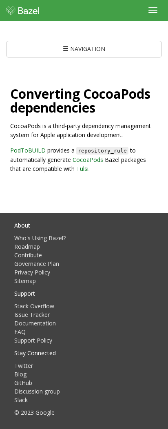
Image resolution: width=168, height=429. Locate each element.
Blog (20, 374)
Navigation (87, 49)
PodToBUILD (28, 150)
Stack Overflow (34, 306)
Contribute (28, 255)
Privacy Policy (32, 272)
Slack (21, 400)
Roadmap (27, 246)
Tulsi (82, 168)
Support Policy (33, 340)
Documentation (35, 323)
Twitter (23, 365)
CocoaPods (88, 160)
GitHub (23, 383)
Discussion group (37, 391)
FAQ (20, 332)
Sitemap (25, 281)
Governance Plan (36, 264)
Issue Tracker (32, 314)
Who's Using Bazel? (40, 238)
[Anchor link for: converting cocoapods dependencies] (101, 106)
